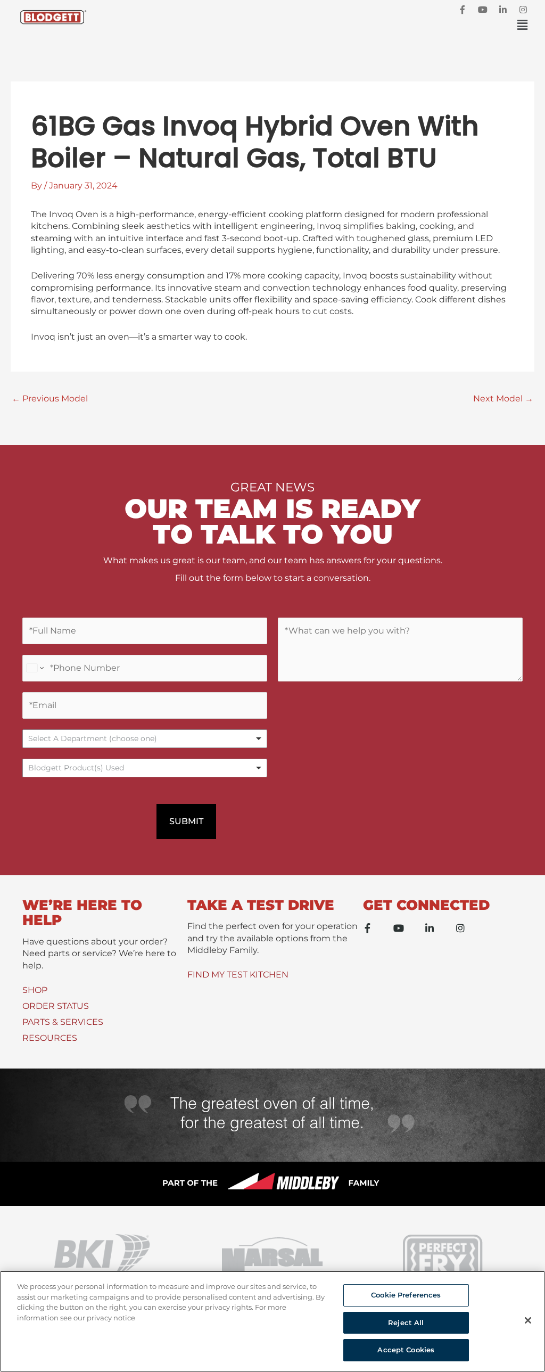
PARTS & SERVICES (62, 1022)
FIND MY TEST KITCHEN (237, 975)
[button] (313, 25)
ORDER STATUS (55, 1006)
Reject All (406, 1322)
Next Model (503, 398)
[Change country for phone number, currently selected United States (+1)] (34, 668)
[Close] (528, 1320)
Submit (186, 821)
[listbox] (144, 738)
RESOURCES (49, 1038)
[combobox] (144, 768)
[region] (272, 1321)
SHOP (34, 990)
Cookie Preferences (406, 1295)
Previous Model (50, 398)
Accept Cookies (405, 1349)
